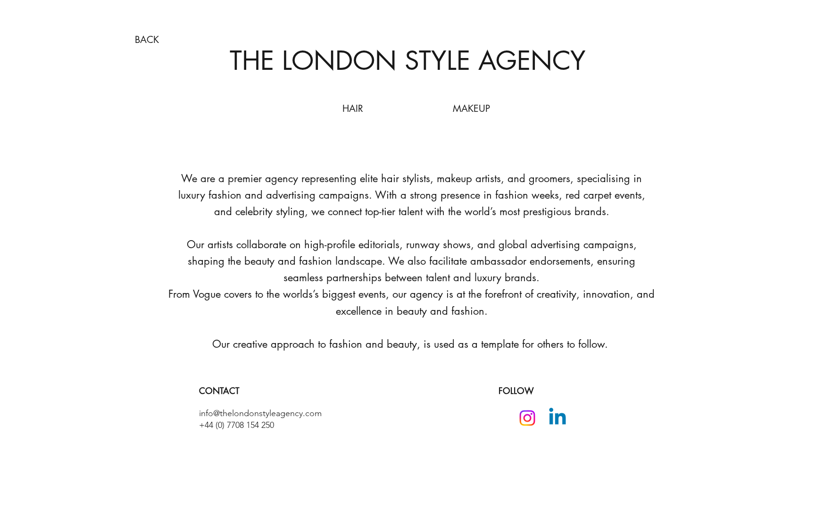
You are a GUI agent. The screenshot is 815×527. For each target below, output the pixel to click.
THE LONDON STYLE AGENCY (408, 60)
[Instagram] (527, 418)
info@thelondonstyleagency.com (260, 413)
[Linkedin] (557, 418)
